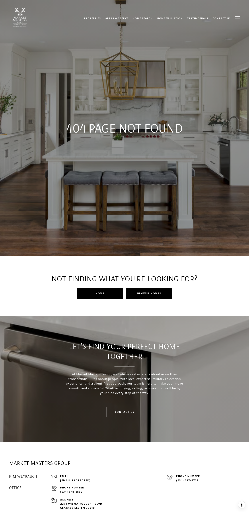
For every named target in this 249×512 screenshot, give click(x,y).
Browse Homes (149, 293)
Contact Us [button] (124, 412)
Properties (92, 18)
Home (100, 293)
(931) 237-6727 (187, 480)
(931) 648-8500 (71, 491)
